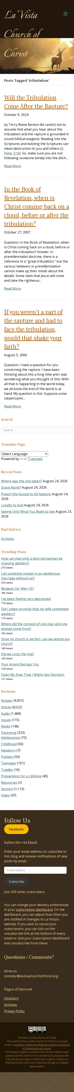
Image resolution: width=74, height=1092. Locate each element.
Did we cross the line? (17, 654)
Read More (12, 166)
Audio (5, 713)
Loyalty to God (12, 505)
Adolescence (10, 737)
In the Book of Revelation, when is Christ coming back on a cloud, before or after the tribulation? (36, 206)
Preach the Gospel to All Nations (26, 494)
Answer (7, 700)
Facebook (16, 829)
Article (6, 707)
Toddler (7, 769)
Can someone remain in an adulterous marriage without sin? (30, 575)
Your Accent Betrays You (20, 664)
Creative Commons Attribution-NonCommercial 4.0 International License (42, 1046)
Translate (35, 459)
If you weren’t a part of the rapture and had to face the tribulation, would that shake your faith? (33, 329)
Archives (7, 538)
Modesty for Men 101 (17, 588)
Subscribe (16, 881)
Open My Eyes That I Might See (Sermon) (32, 674)
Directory (11, 998)
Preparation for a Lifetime (21, 776)
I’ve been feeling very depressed (26, 599)
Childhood (9, 744)
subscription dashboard (34, 909)
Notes (5, 726)
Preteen (7, 756)
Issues (6, 720)
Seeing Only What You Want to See (28, 511)
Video (5, 795)
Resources (9, 782)
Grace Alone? (11, 487)
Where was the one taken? (21, 481)
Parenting (8, 732)
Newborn (8, 750)
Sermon (7, 789)
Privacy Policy (14, 1011)
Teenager (8, 763)
